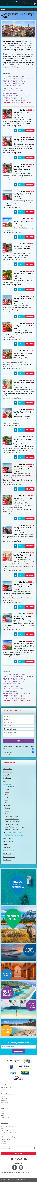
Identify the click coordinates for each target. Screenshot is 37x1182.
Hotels (2, 1113)
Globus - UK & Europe (12, 93)
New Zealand (7, 778)
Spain (14, 83)
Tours (2, 1120)
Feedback (3, 1143)
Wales (21, 83)
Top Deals (7, 76)
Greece (30, 78)
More (21, 130)
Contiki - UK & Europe (12, 86)
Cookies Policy (4, 1098)
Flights (2, 1111)
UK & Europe (7, 784)
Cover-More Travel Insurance (8, 1133)
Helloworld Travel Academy (8, 1137)
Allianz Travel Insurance (7, 1126)
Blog (2, 1128)
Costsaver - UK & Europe (13, 91)
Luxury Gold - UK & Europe (14, 100)
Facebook (14, 1167)
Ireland (6, 81)
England (6, 78)
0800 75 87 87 (18, 1159)
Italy (13, 81)
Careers (3, 1092)
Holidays (3, 1115)
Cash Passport (4, 1130)
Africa (5, 844)
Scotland (7, 83)
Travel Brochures (5, 1139)
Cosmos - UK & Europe (12, 88)
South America (8, 841)
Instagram (21, 1167)
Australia (6, 775)
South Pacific (7, 772)
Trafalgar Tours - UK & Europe (14, 835)
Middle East (7, 854)
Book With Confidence (6, 1087)
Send (18, 741)
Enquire (3, 1096)
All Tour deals (7, 769)
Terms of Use (4, 1105)
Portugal (20, 81)
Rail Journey (7, 860)
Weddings (3, 1141)
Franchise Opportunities (7, 1094)
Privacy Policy (4, 1102)
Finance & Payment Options (8, 1135)
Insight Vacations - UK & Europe (16, 95)
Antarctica (6, 848)
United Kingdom (19, 76)
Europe (14, 78)
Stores (2, 1090)
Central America (8, 851)
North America (8, 838)
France (22, 78)
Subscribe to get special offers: (18, 1042)
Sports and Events (9, 857)
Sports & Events (5, 1117)
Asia (4, 781)
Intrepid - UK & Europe (12, 98)
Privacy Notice (4, 1100)
